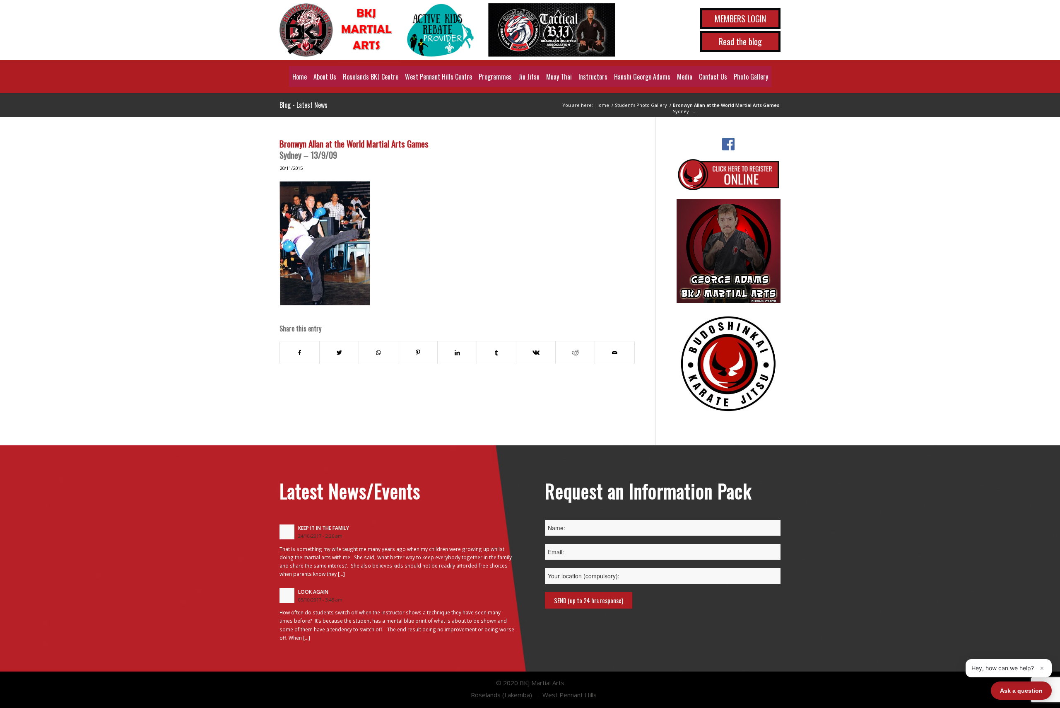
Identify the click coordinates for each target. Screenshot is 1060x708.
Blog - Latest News (303, 105)
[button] (1009, 668)
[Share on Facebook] (299, 352)
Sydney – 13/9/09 (354, 149)
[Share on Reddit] (575, 352)
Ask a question (1021, 690)
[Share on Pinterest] (417, 352)
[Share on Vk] (535, 352)
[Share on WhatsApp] (378, 352)
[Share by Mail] (614, 352)
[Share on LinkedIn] (457, 352)
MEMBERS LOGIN (740, 18)
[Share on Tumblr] (496, 352)
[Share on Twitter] (339, 352)
